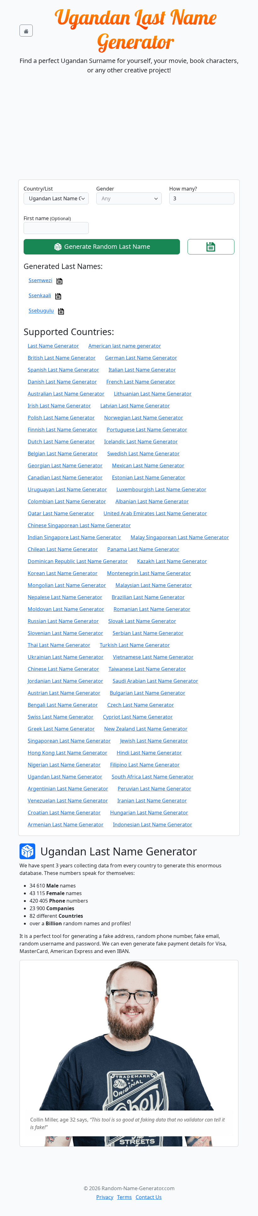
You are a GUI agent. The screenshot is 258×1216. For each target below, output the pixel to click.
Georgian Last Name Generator (65, 465)
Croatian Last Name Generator (64, 812)
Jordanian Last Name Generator (65, 680)
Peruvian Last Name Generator (154, 788)
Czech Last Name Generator (140, 704)
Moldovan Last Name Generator (66, 609)
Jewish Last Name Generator (154, 740)
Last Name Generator (53, 345)
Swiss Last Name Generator (60, 716)
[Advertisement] (129, 132)
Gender (105, 188)
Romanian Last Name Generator (152, 609)
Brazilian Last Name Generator (148, 597)
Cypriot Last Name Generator (138, 716)
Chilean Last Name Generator (63, 549)
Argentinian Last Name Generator (68, 788)
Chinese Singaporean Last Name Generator (79, 525)
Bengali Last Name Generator (63, 704)
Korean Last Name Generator (63, 573)
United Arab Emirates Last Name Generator (155, 513)
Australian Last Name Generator (66, 393)
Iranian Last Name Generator (152, 800)
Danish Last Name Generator (62, 381)
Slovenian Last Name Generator (65, 633)
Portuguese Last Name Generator (147, 429)
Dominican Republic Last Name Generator (78, 561)
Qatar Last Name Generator (61, 513)
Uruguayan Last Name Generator (67, 489)
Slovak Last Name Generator (142, 621)
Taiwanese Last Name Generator (147, 668)
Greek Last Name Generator (61, 728)
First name (47, 218)
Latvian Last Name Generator (135, 405)
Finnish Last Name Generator (62, 429)
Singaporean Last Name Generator (69, 740)
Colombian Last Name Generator (67, 501)
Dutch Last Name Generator (61, 441)
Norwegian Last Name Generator (143, 417)
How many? (183, 188)
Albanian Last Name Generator (152, 501)
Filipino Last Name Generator (145, 764)
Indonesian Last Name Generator (152, 824)
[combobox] (56, 198)
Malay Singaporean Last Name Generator (180, 537)
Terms (124, 1197)
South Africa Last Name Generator (153, 776)
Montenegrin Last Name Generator (149, 573)
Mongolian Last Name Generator (67, 585)
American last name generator (124, 345)
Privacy (104, 1197)
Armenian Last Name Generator (66, 824)
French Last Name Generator (140, 381)
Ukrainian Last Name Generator (66, 657)
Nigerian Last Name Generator (64, 764)
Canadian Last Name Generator (65, 477)
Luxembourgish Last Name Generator (161, 489)
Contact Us (149, 1197)
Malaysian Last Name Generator (153, 585)
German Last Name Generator (141, 357)
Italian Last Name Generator (142, 369)
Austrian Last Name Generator (64, 692)
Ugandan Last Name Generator (135, 29)
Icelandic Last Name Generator (141, 441)
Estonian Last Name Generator (148, 477)
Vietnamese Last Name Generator (153, 657)
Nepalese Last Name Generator (65, 597)
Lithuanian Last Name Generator (153, 393)
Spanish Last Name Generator (63, 369)
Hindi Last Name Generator (149, 752)
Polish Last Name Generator (61, 417)
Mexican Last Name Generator (148, 465)
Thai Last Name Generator (59, 645)
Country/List (38, 188)
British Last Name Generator (62, 357)
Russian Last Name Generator (63, 621)
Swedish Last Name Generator (143, 453)
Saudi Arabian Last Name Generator (155, 680)
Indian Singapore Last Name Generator (74, 537)
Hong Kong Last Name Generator (67, 752)
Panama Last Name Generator (143, 549)
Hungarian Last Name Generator (149, 812)
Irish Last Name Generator (59, 405)
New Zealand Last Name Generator (146, 728)
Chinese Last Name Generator (63, 668)
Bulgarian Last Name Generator (147, 692)
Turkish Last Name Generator (135, 645)
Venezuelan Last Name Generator (68, 800)
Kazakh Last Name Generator (172, 561)
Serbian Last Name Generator (148, 633)
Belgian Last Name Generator (63, 453)
